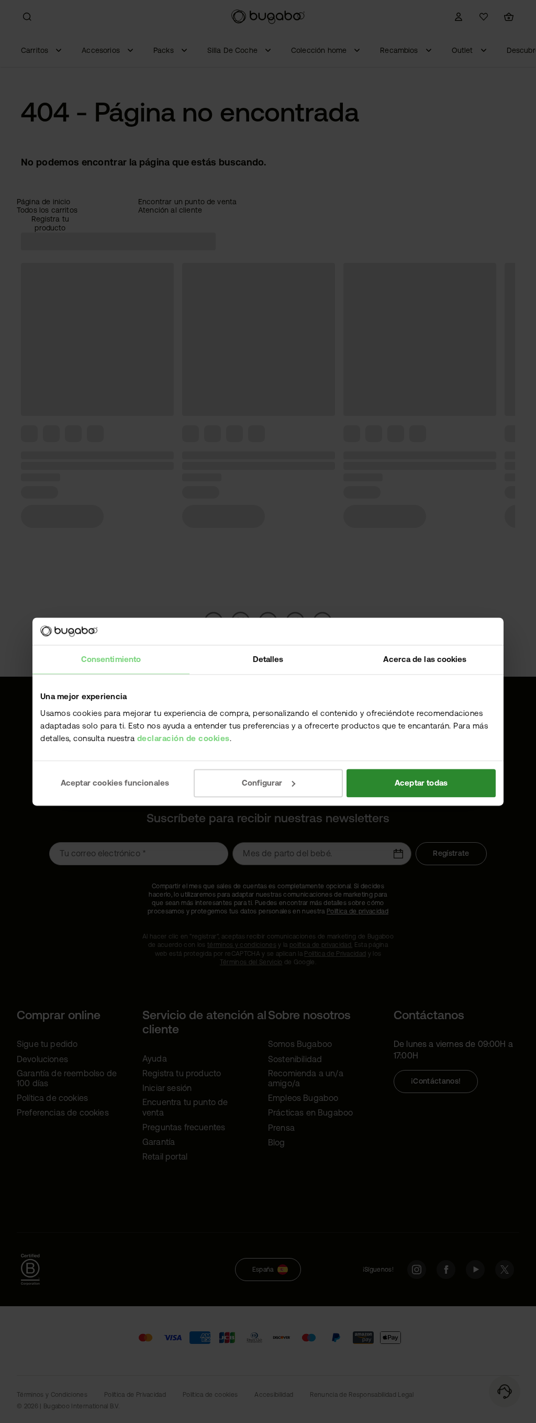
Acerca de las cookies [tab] (424, 659)
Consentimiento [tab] (111, 659)
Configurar (262, 782)
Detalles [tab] (268, 659)
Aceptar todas (421, 782)
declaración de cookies (183, 738)
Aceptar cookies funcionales (115, 782)
